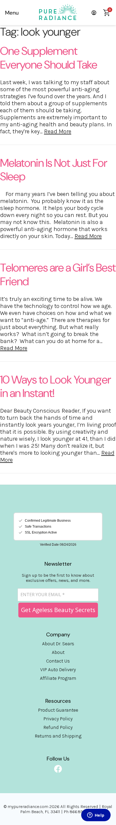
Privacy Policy (58, 719)
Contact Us (58, 661)
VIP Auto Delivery (58, 670)
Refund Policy (58, 727)
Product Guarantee (58, 710)
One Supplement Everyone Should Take (48, 57)
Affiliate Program (58, 678)
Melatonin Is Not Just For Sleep (53, 169)
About (58, 652)
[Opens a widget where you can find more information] (96, 815)
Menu (12, 12)
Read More (57, 131)
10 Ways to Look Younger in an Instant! (55, 386)
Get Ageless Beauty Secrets (58, 610)
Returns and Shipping (58, 736)
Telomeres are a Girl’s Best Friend (58, 274)
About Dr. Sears (58, 644)
